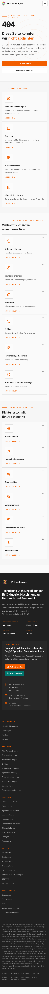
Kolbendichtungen (9, 759)
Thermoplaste (7, 866)
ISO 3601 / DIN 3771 (10, 883)
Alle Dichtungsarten (10, 751)
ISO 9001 (5, 879)
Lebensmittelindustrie (11, 823)
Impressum (6, 895)
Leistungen (6, 730)
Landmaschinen (8, 819)
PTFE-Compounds (9, 870)
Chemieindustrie (8, 828)
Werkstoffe (6, 853)
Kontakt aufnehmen (24, 70)
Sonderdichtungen (9, 781)
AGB (4, 903)
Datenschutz (7, 899)
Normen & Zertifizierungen (12, 874)
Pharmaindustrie (8, 832)
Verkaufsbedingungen (10, 908)
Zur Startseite (24, 63)
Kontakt (5, 735)
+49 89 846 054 (16, 673)
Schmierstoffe (7, 786)
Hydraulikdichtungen (10, 773)
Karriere (5, 739)
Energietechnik (8, 837)
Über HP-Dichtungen (10, 726)
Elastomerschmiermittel (11, 790)
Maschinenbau (7, 806)
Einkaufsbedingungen (10, 912)
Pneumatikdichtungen (10, 777)
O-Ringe (5, 764)
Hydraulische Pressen (10, 810)
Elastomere (6, 857)
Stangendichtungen (9, 755)
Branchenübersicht (9, 802)
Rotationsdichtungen (10, 768)
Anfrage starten (16, 667)
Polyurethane (7, 861)
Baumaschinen (8, 815)
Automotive (6, 841)
